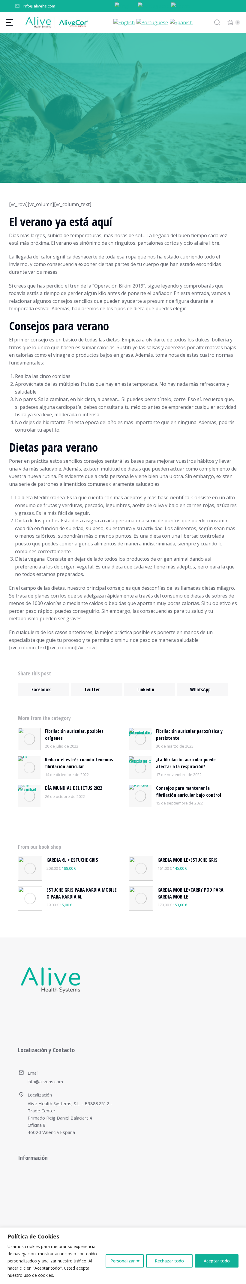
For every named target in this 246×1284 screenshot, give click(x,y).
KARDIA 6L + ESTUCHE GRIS (72, 860)
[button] (43, 689)
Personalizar (122, 1261)
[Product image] (30, 869)
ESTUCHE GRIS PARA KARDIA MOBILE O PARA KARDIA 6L (81, 893)
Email (33, 1073)
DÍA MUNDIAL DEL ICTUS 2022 (73, 788)
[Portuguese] (154, 5)
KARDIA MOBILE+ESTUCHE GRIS (188, 860)
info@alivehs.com (39, 6)
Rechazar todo (169, 1261)
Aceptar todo (217, 1261)
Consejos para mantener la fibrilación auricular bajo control (188, 791)
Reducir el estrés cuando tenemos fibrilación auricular (79, 762)
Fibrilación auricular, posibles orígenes (74, 734)
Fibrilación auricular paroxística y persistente (189, 734)
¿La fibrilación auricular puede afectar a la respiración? (186, 762)
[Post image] (29, 739)
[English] (125, 5)
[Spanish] (182, 5)
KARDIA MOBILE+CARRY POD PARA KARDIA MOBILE (191, 893)
